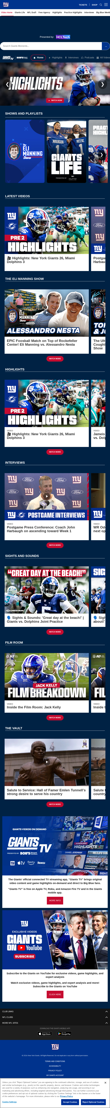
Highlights (57, 57)
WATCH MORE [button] (55, 359)
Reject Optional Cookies (93, 1102)
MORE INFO (55, 900)
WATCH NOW (56, 100)
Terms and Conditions (55, 1061)
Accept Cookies (70, 1102)
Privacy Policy (55, 1071)
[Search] (101, 5)
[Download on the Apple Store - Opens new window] (44, 1034)
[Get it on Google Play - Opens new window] (64, 1035)
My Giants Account (55, 1075)
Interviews (73, 57)
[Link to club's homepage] (5, 3)
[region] (55, 1093)
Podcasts (89, 57)
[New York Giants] (55, 1047)
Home (40, 57)
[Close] (105, 1083)
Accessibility (55, 1066)
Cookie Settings (9, 1102)
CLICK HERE (55, 994)
